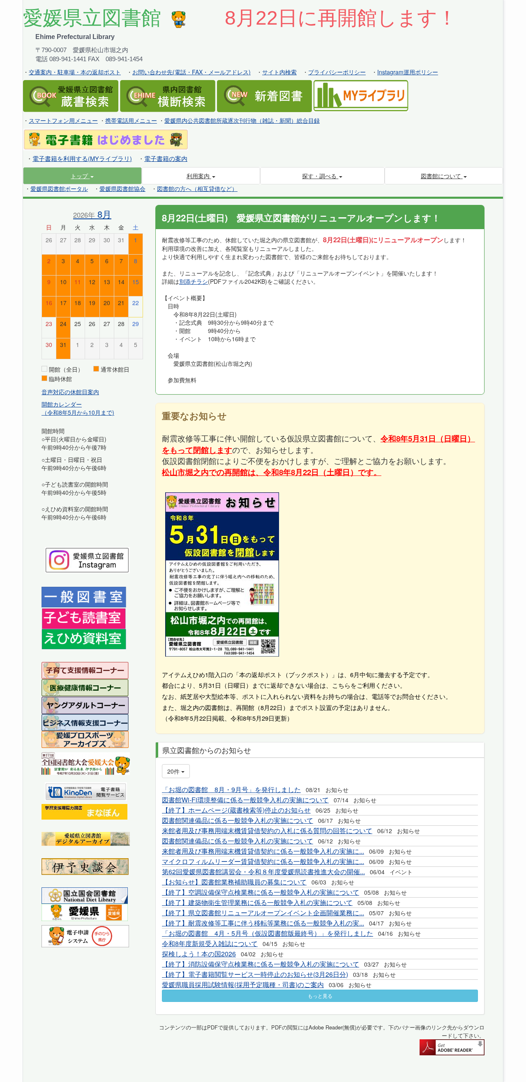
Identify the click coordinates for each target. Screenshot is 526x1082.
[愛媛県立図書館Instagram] (87, 559)
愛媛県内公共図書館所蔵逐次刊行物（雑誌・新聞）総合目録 (242, 120)
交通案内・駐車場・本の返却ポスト (75, 72)
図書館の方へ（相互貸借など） (197, 188)
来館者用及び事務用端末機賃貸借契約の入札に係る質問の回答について (267, 830)
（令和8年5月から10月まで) (78, 412)
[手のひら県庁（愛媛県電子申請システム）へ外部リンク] (85, 935)
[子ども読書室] (84, 617)
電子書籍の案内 (165, 158)
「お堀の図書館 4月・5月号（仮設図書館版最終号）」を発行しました (267, 933)
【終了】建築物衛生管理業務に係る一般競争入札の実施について (257, 902)
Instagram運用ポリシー (407, 72)
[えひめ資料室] (84, 638)
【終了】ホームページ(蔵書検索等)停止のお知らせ (236, 810)
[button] (82, 176)
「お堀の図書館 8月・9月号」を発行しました (231, 789)
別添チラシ (193, 281)
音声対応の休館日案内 (70, 392)
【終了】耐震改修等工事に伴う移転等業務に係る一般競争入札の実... (263, 923)
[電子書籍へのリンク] (105, 139)
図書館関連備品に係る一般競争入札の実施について (237, 820)
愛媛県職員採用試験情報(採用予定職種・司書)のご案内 (243, 984)
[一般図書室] (84, 596)
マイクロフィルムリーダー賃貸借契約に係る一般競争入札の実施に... (263, 861)
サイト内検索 (279, 72)
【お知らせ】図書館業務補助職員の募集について (234, 882)
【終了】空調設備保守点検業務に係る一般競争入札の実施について (260, 892)
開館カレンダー (62, 404)
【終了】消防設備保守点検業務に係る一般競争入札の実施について (260, 964)
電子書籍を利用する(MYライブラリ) (82, 158)
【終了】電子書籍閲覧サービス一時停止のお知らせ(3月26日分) (255, 974)
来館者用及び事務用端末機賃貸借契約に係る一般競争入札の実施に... (263, 851)
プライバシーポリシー (337, 72)
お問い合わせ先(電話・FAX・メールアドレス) (191, 72)
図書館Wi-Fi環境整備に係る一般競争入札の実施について (245, 799)
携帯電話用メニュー (131, 120)
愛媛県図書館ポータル (59, 188)
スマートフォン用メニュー (63, 120)
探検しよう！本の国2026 (199, 953)
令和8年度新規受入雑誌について (210, 943)
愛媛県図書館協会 (122, 188)
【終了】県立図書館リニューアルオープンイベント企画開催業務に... (263, 912)
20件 (174, 771)
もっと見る (320, 995)
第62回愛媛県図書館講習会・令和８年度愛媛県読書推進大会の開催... (263, 871)
